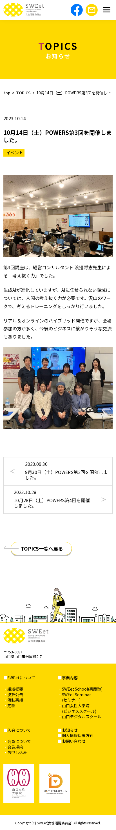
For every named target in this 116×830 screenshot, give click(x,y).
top (6, 92)
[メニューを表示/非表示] (107, 10)
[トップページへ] (23, 10)
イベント (14, 152)
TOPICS (23, 92)
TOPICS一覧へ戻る (42, 548)
